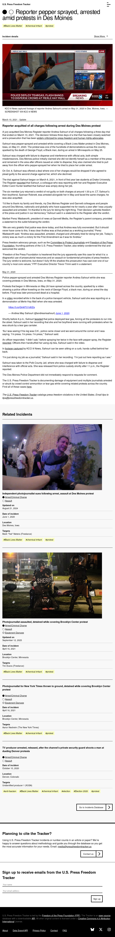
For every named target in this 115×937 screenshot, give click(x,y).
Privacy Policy (39, 930)
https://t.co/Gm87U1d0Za (21, 307)
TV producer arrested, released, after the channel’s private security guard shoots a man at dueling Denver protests (53, 749)
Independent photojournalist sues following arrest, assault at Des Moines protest (48, 493)
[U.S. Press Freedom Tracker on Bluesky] (92, 930)
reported (21, 182)
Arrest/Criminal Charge (16, 497)
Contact (54, 930)
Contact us (88, 853)
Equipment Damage (14, 632)
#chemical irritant (34, 25)
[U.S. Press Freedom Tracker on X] (101, 930)
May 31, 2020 (8, 271)
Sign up (96, 898)
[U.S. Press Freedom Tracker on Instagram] (109, 930)
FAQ (65, 930)
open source (105, 915)
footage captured (14, 348)
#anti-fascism (10, 791)
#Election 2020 (81, 791)
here (29, 386)
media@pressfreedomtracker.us (74, 846)
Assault (8, 500)
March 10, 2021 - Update (14, 119)
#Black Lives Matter (13, 25)
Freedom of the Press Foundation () (61, 915)
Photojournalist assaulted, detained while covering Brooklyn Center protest (45, 622)
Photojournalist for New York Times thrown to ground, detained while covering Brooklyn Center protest (56, 687)
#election (66, 791)
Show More (99, 36)
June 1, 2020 (62, 313)
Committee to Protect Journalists (67, 242)
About (5, 930)
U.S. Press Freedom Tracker (16, 4)
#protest (49, 25)
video (10, 298)
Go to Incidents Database (91, 807)
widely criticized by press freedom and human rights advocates (70, 138)
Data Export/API (20, 930)
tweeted (38, 319)
